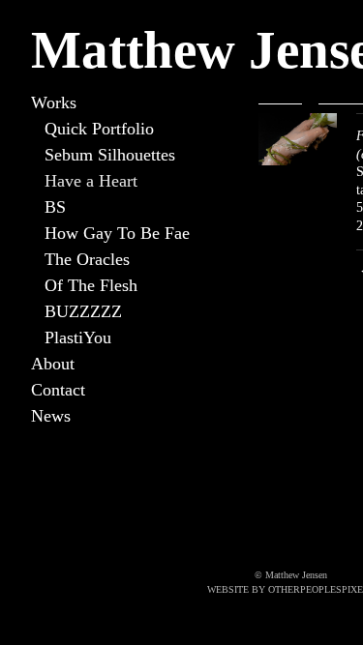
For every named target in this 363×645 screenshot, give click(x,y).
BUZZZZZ (83, 311)
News (51, 415)
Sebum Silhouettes (110, 154)
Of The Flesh (91, 285)
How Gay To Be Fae (117, 233)
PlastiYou (78, 337)
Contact (58, 389)
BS (55, 207)
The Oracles (87, 259)
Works (53, 102)
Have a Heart (91, 181)
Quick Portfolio (99, 128)
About (53, 363)
